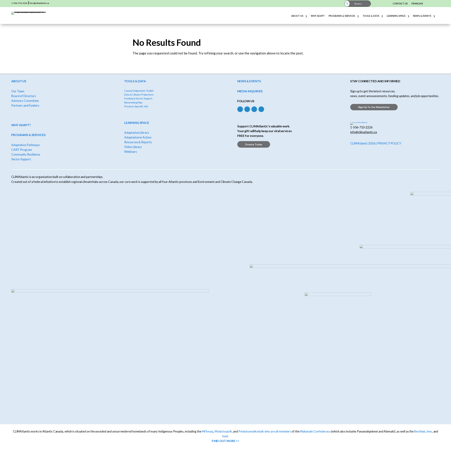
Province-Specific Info (136, 106)
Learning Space (396, 15)
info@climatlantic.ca (39, 3)
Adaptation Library (136, 132)
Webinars (130, 151)
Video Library (133, 147)
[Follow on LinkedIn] (254, 109)
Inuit (225, 436)
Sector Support (21, 159)
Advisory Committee (25, 101)
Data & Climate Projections (138, 94)
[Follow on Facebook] (240, 109)
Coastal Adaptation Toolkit (138, 90)
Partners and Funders (25, 105)
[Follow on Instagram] (247, 109)
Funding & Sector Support (138, 98)
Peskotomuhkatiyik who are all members (265, 431)
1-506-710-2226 (19, 3)
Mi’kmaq (207, 431)
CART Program (21, 150)
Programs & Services (342, 15)
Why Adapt (318, 15)
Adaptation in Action (137, 137)
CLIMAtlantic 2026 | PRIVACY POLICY (375, 143)
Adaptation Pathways (25, 145)
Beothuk (419, 431)
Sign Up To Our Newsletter (374, 107)
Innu (429, 431)
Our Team (17, 91)
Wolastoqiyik (223, 431)
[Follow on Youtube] (261, 109)
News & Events (422, 15)
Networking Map (133, 102)
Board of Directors (23, 96)
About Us (297, 15)
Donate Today (253, 144)
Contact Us (400, 3)
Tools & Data (371, 15)
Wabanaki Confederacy (315, 431)
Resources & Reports (138, 142)
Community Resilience (25, 154)
